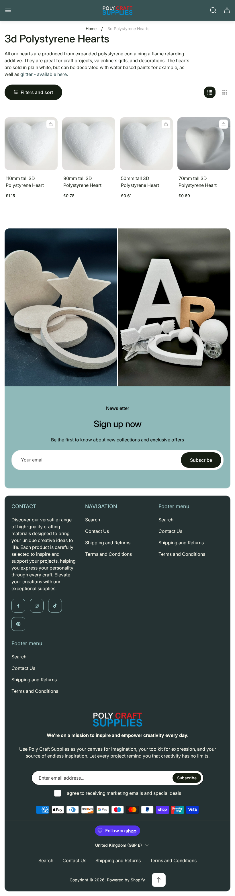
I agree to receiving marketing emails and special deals (122, 793)
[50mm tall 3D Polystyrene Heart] (146, 143)
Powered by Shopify (126, 879)
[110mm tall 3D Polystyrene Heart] (31, 143)
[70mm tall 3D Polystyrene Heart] (203, 143)
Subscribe (201, 460)
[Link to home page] (117, 719)
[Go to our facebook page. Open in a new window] (18, 606)
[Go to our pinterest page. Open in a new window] (18, 624)
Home (91, 28)
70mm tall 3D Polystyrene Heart (198, 181)
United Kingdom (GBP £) (118, 845)
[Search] (213, 10)
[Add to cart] (50, 124)
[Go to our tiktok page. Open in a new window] (55, 606)
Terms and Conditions (108, 554)
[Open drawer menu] (8, 10)
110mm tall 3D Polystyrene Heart (25, 181)
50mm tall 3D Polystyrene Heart (140, 181)
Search (92, 520)
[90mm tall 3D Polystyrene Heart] (88, 143)
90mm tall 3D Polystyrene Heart (82, 181)
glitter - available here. (44, 74)
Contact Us (97, 531)
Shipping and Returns (107, 542)
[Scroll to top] (159, 880)
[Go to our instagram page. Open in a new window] (37, 606)
